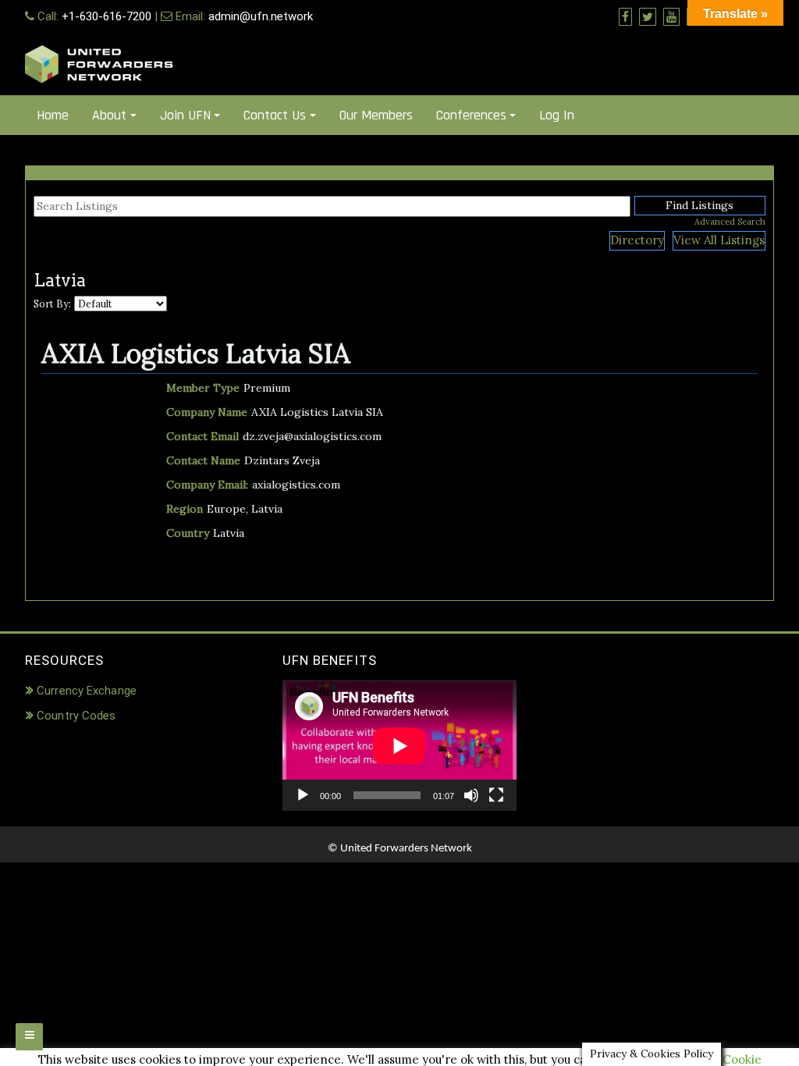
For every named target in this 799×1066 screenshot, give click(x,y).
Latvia (266, 509)
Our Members (376, 115)
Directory (637, 240)
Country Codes (76, 716)
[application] (399, 746)
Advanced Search (729, 221)
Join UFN (185, 115)
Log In (556, 115)
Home (53, 115)
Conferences (471, 115)
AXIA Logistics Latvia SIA (195, 353)
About (109, 115)
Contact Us (274, 115)
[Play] (303, 795)
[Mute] (471, 795)
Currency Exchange (87, 691)
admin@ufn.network (260, 16)
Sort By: (52, 303)
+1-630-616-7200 (106, 16)
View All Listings (719, 240)
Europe (226, 509)
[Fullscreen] (496, 795)
